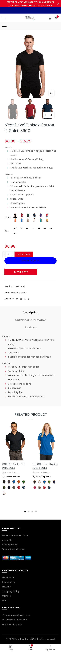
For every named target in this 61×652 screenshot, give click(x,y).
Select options (12, 476)
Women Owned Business (15, 535)
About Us (7, 540)
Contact (6, 595)
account (50, 18)
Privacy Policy (9, 544)
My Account (8, 577)
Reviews (30, 327)
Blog (4, 600)
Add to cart (23, 254)
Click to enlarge (51, 93)
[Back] (4, 26)
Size (6, 231)
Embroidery (8, 582)
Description (30, 312)
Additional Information (31, 320)
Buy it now (21, 272)
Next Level (19, 286)
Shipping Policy (10, 591)
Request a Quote (30, 260)
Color (7, 217)
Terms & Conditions (13, 549)
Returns (6, 586)
